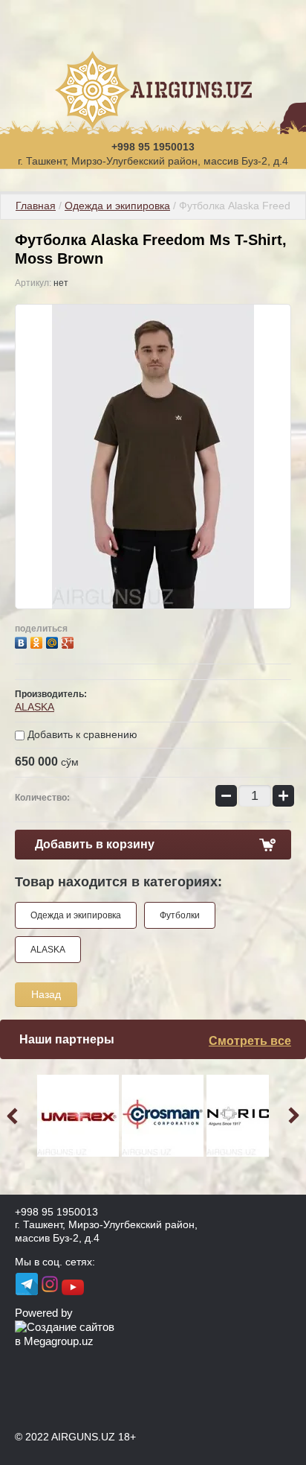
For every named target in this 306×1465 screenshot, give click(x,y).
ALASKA (34, 707)
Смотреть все (250, 1041)
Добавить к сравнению (81, 734)
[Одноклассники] (38, 641)
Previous (15, 1116)
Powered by (44, 1312)
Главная (36, 206)
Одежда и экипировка (117, 206)
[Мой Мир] (54, 641)
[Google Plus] (69, 641)
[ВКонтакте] (22, 641)
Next (291, 1116)
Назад (46, 994)
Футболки (180, 915)
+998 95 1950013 (153, 147)
